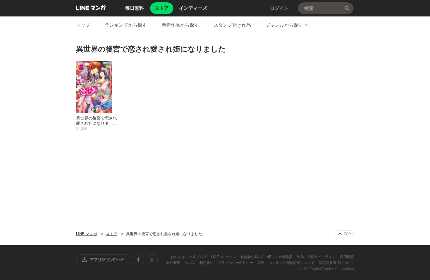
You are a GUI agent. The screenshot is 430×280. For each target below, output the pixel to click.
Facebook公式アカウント (138, 259)
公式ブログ (198, 257)
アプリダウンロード (103, 259)
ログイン (279, 8)
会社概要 (173, 263)
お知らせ (178, 257)
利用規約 (206, 263)
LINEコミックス (224, 257)
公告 (261, 263)
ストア (111, 234)
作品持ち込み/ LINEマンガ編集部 (267, 257)
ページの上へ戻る (345, 234)
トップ (83, 25)
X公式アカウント (152, 259)
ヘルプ (190, 263)
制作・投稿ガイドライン (316, 257)
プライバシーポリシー (236, 263)
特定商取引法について (336, 263)
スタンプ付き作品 (232, 25)
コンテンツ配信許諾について (292, 263)
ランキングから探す (126, 25)
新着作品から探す (180, 25)
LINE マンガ (91, 8)
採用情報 (347, 257)
